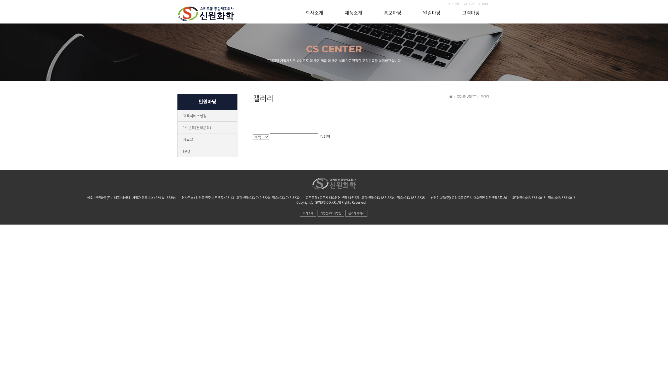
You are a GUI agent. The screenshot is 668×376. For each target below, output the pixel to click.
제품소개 (353, 13)
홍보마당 (393, 13)
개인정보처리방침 (330, 213)
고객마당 (471, 13)
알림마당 (432, 13)
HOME (455, 4)
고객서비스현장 (195, 115)
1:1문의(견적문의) (197, 127)
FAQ (186, 151)
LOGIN (470, 4)
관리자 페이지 (356, 213)
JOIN (484, 4)
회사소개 (314, 13)
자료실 (188, 139)
